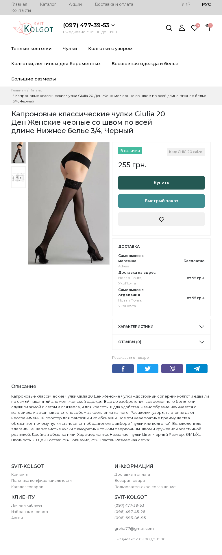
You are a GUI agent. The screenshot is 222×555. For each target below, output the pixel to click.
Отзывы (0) (129, 342)
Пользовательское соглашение (145, 487)
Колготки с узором (110, 48)
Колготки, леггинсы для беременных (56, 63)
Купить (161, 182)
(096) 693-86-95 (130, 518)
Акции (75, 4)
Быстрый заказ (161, 200)
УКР (186, 4)
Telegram (197, 368)
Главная (19, 4)
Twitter (147, 368)
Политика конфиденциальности (41, 480)
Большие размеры (33, 79)
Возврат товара (129, 480)
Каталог (48, 4)
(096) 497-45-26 (129, 512)
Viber (172, 368)
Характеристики (135, 326)
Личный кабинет (26, 505)
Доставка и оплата (114, 4)
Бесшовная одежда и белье (145, 63)
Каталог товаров (27, 487)
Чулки (70, 48)
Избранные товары (29, 512)
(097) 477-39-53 (87, 25)
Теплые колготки (31, 48)
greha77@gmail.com (134, 528)
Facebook (123, 368)
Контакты (21, 10)
